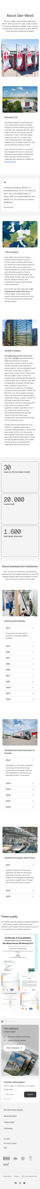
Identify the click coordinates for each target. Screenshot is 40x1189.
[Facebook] (16, 1183)
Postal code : (9, 1089)
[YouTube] (24, 1183)
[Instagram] (20, 1183)
